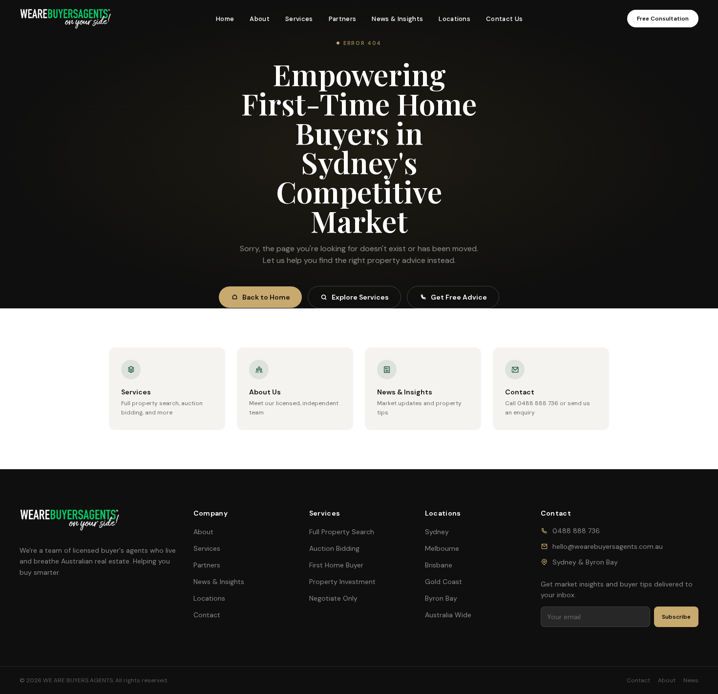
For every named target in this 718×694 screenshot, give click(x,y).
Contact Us (504, 19)
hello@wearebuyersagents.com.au (607, 546)
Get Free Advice (459, 297)
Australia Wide (448, 614)
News (690, 680)
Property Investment (342, 581)
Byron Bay (441, 598)
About (260, 19)
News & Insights (397, 19)
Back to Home (266, 297)
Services (299, 19)
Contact (206, 614)
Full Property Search (341, 531)
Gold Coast (443, 581)
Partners (343, 19)
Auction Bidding (334, 548)
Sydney (437, 531)
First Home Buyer (336, 565)
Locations (454, 19)
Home (225, 19)
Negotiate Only (333, 598)
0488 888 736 (576, 530)
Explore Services (360, 297)
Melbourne (442, 548)
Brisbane (438, 565)
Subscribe (676, 617)
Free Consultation (663, 18)
